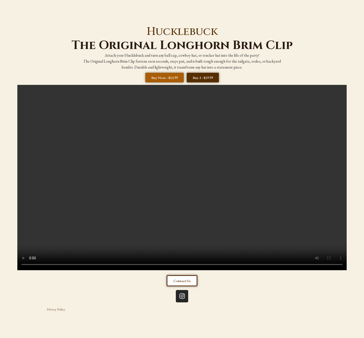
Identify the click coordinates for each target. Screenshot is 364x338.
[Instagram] (182, 296)
